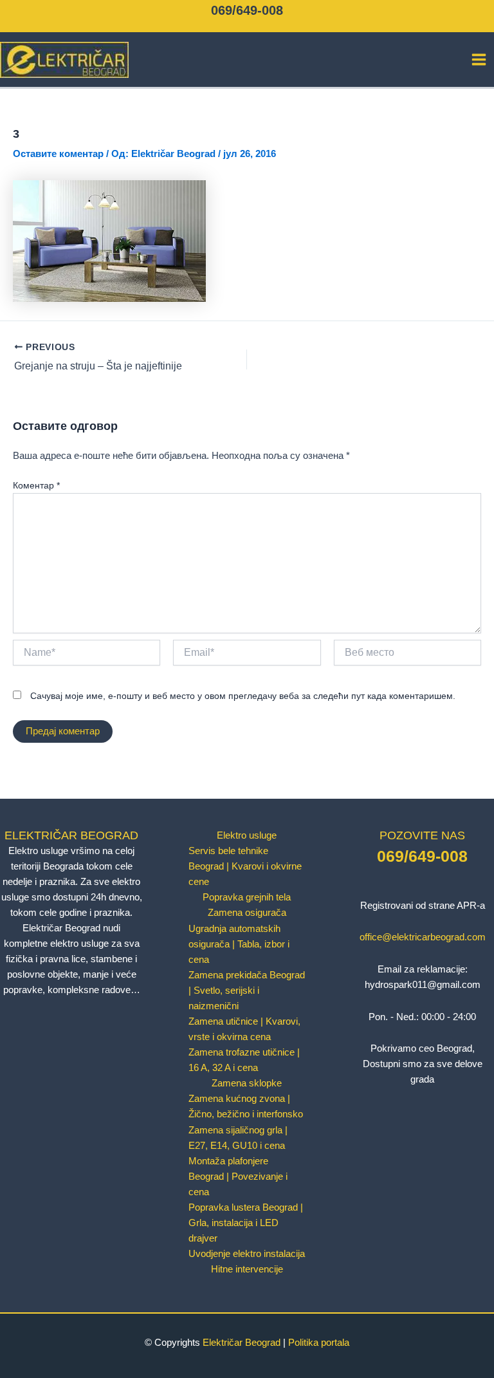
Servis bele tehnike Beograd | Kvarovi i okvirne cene (245, 866)
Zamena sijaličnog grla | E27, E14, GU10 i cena (238, 1138)
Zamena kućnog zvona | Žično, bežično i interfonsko (245, 1106)
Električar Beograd (241, 1342)
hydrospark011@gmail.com (422, 985)
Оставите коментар (58, 154)
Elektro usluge (247, 835)
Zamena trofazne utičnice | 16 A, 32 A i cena (244, 1060)
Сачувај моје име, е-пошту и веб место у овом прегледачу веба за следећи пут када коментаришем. (242, 696)
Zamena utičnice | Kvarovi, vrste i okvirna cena (244, 1029)
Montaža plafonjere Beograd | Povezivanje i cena (238, 1176)
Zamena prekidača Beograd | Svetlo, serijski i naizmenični (246, 990)
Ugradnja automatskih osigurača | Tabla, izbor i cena (238, 944)
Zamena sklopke (247, 1083)
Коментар (36, 485)
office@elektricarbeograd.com (423, 937)
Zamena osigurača (247, 913)
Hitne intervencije (247, 1269)
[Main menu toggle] (479, 59)
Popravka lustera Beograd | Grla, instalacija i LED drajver (245, 1222)
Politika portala (318, 1342)
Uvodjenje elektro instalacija (246, 1254)
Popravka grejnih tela (247, 897)
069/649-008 (247, 10)
